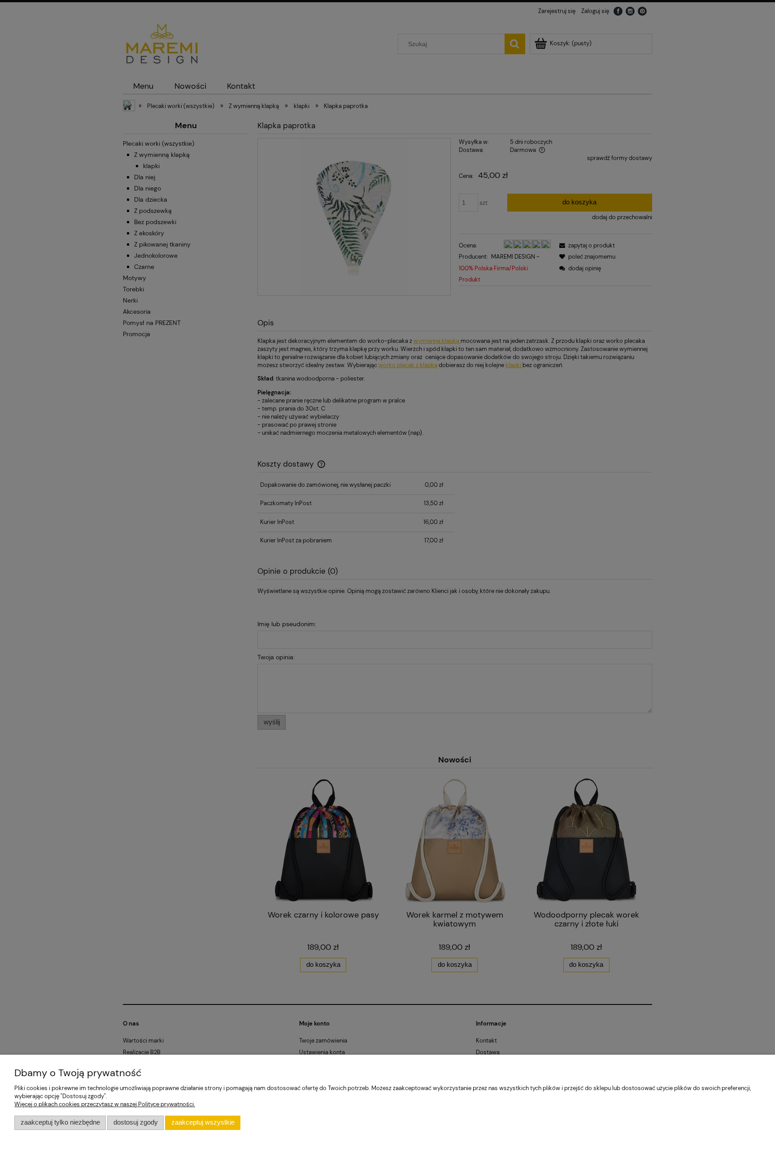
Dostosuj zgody (135, 1122)
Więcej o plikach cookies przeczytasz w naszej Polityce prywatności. (104, 1104)
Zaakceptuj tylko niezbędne (60, 1122)
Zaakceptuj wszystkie (203, 1122)
